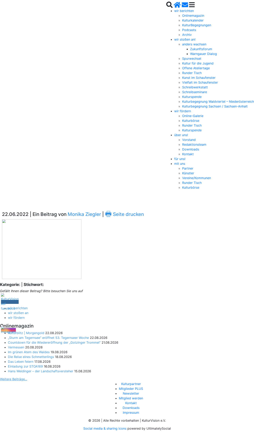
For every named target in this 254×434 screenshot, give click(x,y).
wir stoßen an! (184, 39)
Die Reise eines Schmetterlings (31, 357)
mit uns (179, 164)
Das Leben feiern (20, 362)
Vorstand (189, 140)
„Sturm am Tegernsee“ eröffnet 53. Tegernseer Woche (48, 338)
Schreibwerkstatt (195, 87)
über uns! (181, 135)
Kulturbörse (190, 121)
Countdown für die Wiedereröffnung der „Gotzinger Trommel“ (54, 342)
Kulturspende (192, 97)
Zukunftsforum (201, 49)
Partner (187, 168)
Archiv (187, 35)
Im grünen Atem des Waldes (29, 352)
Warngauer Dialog (203, 54)
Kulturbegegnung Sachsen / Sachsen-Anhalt (215, 106)
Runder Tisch (192, 73)
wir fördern (182, 111)
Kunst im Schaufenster (199, 78)
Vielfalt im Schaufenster (200, 82)
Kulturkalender (193, 20)
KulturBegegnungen (196, 25)
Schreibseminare (194, 92)
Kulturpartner (131, 384)
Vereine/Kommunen (196, 178)
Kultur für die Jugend (198, 63)
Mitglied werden (131, 398)
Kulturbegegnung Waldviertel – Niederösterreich (218, 101)
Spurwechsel (191, 58)
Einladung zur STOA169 (25, 366)
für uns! (179, 159)
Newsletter (131, 393)
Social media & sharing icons (105, 428)
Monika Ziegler (84, 214)
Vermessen (16, 347)
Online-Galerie (192, 116)
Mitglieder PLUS (131, 389)
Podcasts (189, 30)
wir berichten (184, 11)
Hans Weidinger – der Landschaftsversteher (40, 371)
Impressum (131, 412)
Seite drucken (124, 214)
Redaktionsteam (194, 144)
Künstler (188, 173)
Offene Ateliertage (196, 68)
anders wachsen (194, 44)
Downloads (190, 149)
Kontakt (188, 154)
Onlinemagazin (193, 16)
